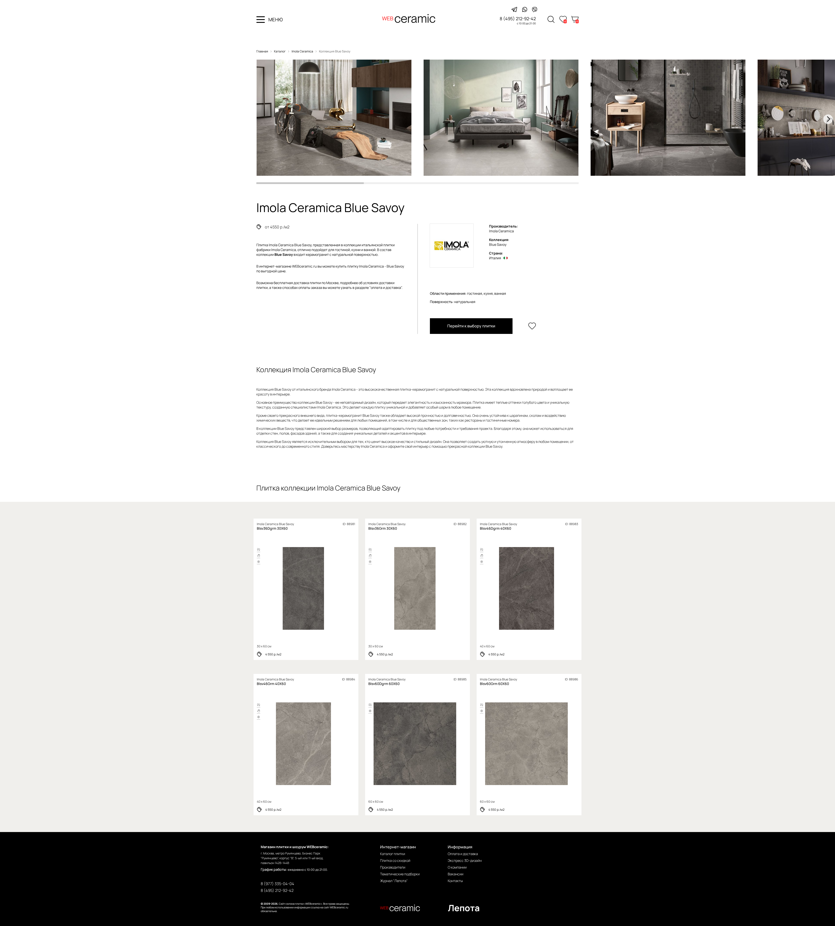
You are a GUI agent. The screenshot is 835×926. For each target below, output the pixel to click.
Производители (392, 867)
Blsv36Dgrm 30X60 (272, 528)
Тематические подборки (400, 874)
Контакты (455, 880)
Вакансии (455, 874)
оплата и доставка (386, 287)
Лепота (464, 908)
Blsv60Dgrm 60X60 (384, 683)
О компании (457, 867)
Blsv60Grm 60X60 (494, 683)
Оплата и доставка (463, 853)
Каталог (280, 51)
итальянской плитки (378, 245)
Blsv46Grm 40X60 (271, 683)
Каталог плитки (392, 853)
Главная (262, 51)
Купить (322, 588)
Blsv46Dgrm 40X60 (495, 528)
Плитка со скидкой (395, 860)
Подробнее (288, 588)
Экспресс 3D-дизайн (465, 860)
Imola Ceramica (303, 51)
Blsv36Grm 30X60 (382, 528)
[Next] (828, 119)
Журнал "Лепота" (394, 880)
